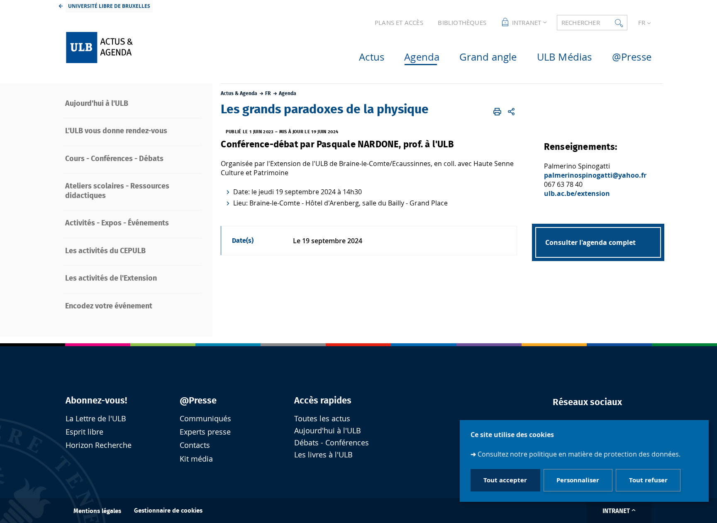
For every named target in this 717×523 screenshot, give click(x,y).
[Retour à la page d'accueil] (131, 48)
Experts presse (205, 432)
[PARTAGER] (511, 111)
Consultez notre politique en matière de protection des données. (579, 454)
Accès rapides (322, 400)
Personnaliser (577, 480)
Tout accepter (505, 480)
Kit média (196, 459)
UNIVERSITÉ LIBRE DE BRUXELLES (109, 6)
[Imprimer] (497, 111)
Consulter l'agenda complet (590, 242)
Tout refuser (648, 480)
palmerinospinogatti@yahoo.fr (595, 175)
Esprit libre (84, 432)
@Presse (198, 400)
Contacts (195, 445)
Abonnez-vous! (96, 400)
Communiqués (205, 418)
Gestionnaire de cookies (168, 511)
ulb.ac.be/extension (577, 193)
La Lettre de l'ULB (96, 418)
